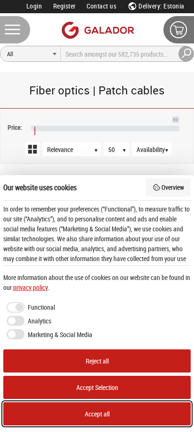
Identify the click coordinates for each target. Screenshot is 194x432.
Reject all (97, 360)
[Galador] (97, 30)
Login (34, 5)
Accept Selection (97, 387)
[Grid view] (32, 149)
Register (64, 5)
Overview (173, 187)
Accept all (97, 413)
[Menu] (15, 29)
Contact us (101, 5)
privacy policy (30, 287)
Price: (15, 127)
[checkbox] (29, 307)
